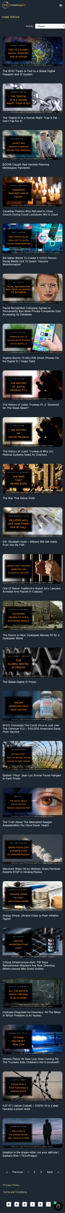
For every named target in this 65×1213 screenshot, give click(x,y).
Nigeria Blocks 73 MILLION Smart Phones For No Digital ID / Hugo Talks (31, 359)
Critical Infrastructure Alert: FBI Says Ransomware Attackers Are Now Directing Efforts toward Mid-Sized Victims (29, 965)
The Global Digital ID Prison (19, 682)
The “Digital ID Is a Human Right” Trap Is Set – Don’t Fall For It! (31, 119)
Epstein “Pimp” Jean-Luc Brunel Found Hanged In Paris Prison (32, 777)
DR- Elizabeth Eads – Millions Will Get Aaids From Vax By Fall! (30, 543)
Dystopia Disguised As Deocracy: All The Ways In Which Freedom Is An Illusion (32, 1013)
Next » (53, 1172)
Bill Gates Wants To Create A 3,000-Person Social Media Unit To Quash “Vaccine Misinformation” (29, 261)
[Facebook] (16, 1204)
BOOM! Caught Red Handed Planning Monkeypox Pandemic (26, 166)
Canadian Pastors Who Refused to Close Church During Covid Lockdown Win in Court (30, 212)
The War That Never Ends (19, 498)
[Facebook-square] (24, 1204)
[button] (60, 5)
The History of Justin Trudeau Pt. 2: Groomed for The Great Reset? (31, 406)
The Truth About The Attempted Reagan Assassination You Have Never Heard (27, 823)
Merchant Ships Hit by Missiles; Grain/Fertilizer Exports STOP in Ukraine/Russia (31, 870)
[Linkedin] (40, 1204)
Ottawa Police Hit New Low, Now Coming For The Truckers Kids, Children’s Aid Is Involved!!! (31, 1060)
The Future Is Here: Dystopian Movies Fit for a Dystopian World (31, 636)
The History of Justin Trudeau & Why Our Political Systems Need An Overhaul (28, 453)
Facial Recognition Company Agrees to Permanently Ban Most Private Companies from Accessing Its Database (32, 311)
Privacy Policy (11, 1185)
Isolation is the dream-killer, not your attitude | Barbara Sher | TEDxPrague (31, 1154)
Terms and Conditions (15, 1192)
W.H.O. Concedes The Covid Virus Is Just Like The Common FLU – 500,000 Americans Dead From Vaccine (31, 728)
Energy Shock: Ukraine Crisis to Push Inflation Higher (31, 917)
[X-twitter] (32, 1204)
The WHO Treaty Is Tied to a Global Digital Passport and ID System (29, 72)
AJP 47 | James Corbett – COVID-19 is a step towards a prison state (30, 1107)
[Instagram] (48, 1204)
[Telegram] (8, 1204)
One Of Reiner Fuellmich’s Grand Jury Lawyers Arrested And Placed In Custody (31, 590)
